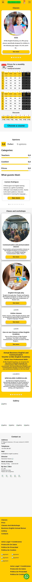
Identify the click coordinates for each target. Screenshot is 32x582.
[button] (11, 57)
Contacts (4, 534)
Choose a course (16, 126)
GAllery (4, 531)
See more (16, 198)
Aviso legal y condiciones (11, 542)
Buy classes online (14, 2)
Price (3, 523)
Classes (4, 520)
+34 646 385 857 (6, 448)
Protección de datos (9, 544)
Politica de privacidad (9, 547)
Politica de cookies (8, 550)
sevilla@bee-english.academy (9, 453)
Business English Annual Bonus (13, 528)
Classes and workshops (10, 525)
